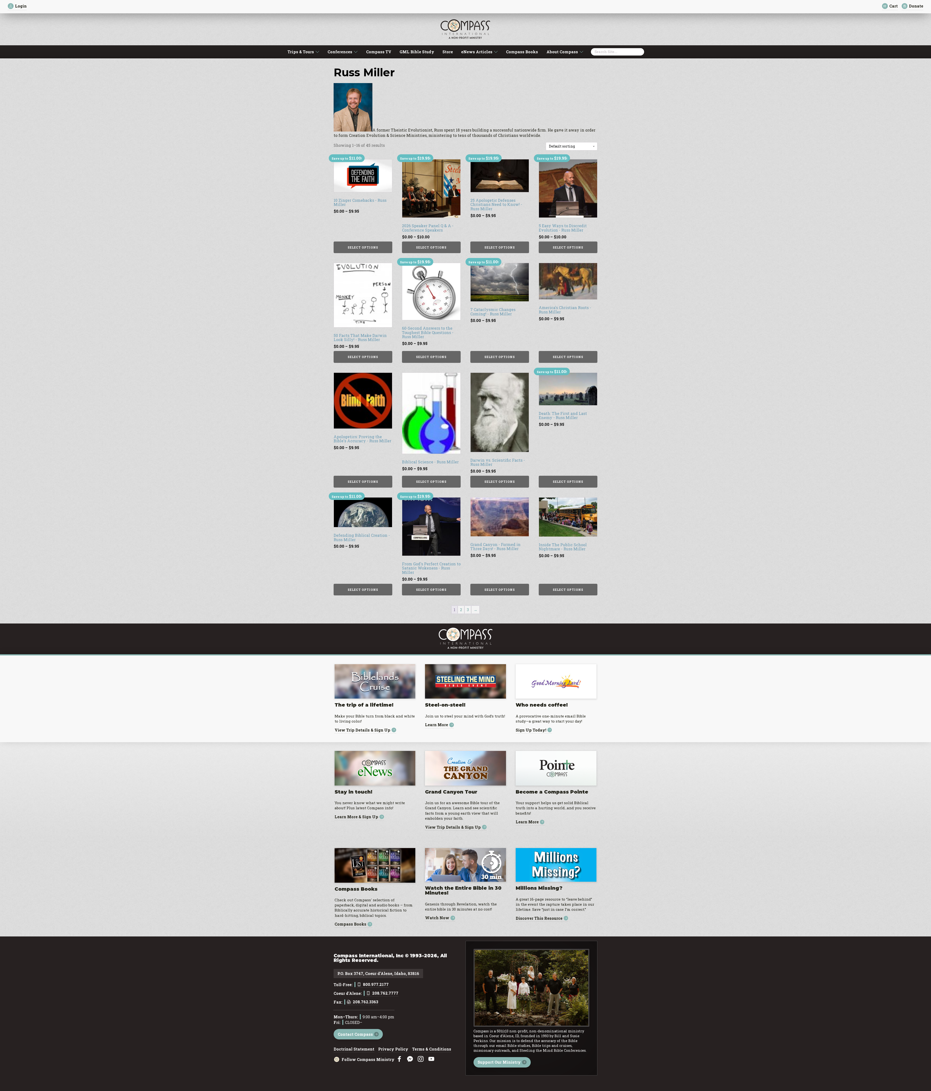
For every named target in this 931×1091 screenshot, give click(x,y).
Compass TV (378, 51)
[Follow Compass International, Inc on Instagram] (421, 1059)
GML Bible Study (417, 51)
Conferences (340, 51)
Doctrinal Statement (354, 1049)
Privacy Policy (393, 1049)
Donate (916, 5)
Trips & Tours (301, 51)
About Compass (562, 51)
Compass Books (522, 51)
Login (21, 5)
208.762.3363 (365, 1002)
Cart (893, 5)
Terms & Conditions (431, 1049)
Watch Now (437, 918)
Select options (363, 247)
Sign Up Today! (531, 730)
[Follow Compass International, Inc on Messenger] (410, 1059)
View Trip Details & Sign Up (362, 730)
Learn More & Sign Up (356, 817)
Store (447, 51)
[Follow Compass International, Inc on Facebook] (399, 1059)
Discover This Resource (539, 918)
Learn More (436, 725)
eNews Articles (476, 51)
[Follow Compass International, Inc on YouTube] (431, 1059)
